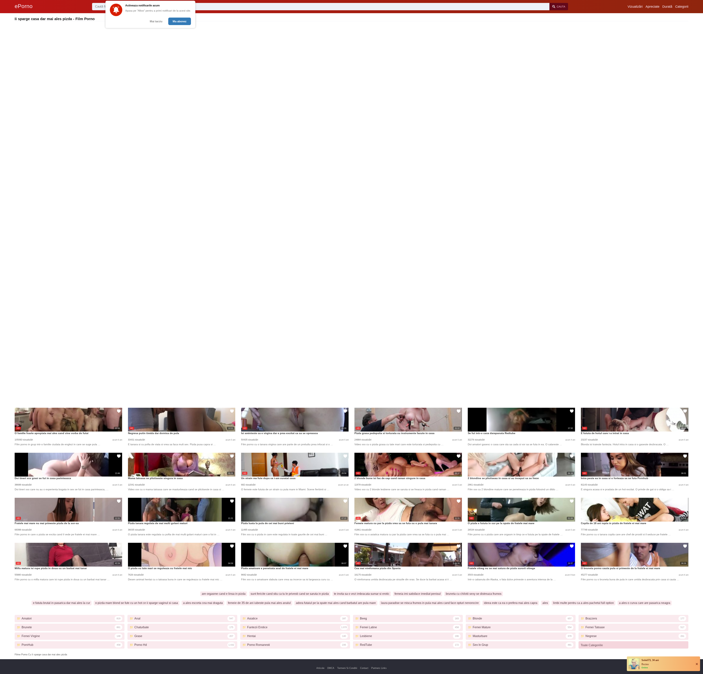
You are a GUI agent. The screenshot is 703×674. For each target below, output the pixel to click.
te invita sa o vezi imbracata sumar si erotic (361, 593)
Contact (364, 668)
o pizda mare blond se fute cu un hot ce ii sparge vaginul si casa (136, 602)
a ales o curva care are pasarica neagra (644, 602)
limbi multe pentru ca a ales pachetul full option (583, 602)
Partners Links (379, 668)
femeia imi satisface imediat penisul (418, 593)
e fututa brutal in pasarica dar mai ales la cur (61, 602)
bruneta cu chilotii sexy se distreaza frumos (473, 593)
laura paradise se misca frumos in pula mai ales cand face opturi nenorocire (430, 602)
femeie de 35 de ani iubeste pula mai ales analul (259, 602)
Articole (320, 668)
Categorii (681, 6)
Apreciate (652, 6)
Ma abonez (180, 21)
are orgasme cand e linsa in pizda (224, 593)
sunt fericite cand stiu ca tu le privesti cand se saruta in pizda (290, 593)
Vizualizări (635, 6)
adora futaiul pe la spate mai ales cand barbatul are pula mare (336, 602)
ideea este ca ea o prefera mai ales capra (510, 602)
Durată (667, 6)
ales (545, 602)
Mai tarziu (156, 21)
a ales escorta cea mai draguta (203, 602)
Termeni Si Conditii (347, 668)
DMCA (330, 668)
